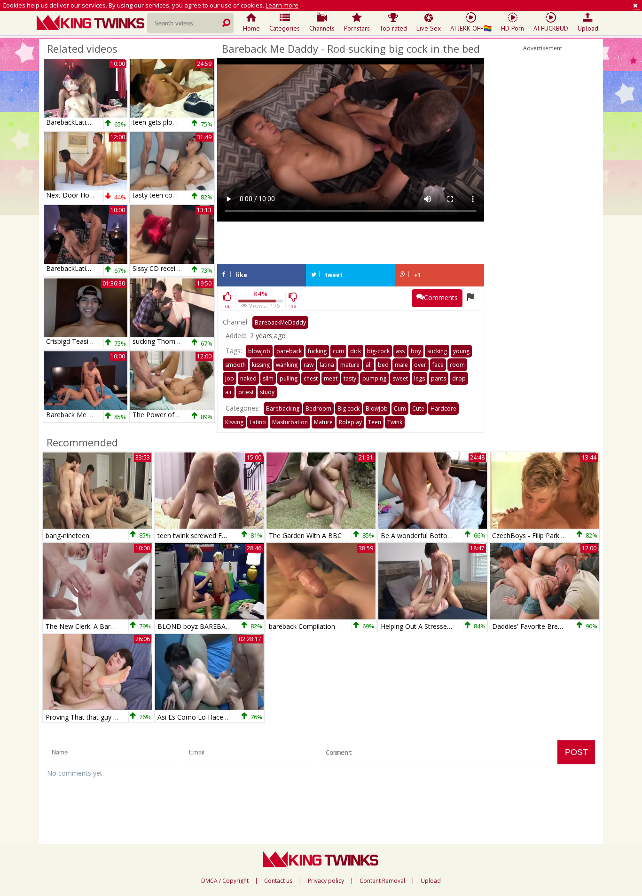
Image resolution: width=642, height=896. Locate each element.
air (228, 392)
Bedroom (318, 408)
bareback (289, 351)
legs (419, 378)
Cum (400, 408)
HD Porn (512, 28)
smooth (235, 365)
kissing (261, 365)
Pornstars (357, 28)
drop (459, 378)
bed (383, 365)
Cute (418, 408)
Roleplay (350, 422)
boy (416, 351)
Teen (374, 422)
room (457, 365)
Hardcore (443, 408)
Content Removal (382, 881)
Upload (588, 28)
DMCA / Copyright (225, 881)
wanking (287, 365)
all (369, 365)
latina (327, 365)
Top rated (393, 28)
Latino (258, 422)
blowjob (259, 351)
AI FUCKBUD (550, 28)
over (420, 365)
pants (438, 378)
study (267, 392)
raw (308, 365)
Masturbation (290, 422)
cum (338, 351)
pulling (289, 378)
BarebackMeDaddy (280, 322)
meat (330, 378)
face (438, 365)
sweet (400, 378)
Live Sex (428, 28)
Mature (323, 422)
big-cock (378, 351)
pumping (374, 378)
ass (400, 351)
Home (251, 28)
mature (350, 365)
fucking (317, 351)
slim (268, 378)
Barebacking (282, 408)
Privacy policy (326, 881)
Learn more (282, 5)
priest (246, 392)
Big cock (348, 408)
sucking (437, 351)
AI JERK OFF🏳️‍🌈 (471, 28)
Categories (284, 28)
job (229, 378)
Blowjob (377, 408)
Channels (322, 28)
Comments (441, 297)
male (401, 365)
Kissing (234, 422)
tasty (350, 378)
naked (248, 378)
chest (311, 378)
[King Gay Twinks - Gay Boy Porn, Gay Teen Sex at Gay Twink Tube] (92, 23)
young (461, 351)
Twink (394, 422)
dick (355, 351)
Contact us (278, 881)
